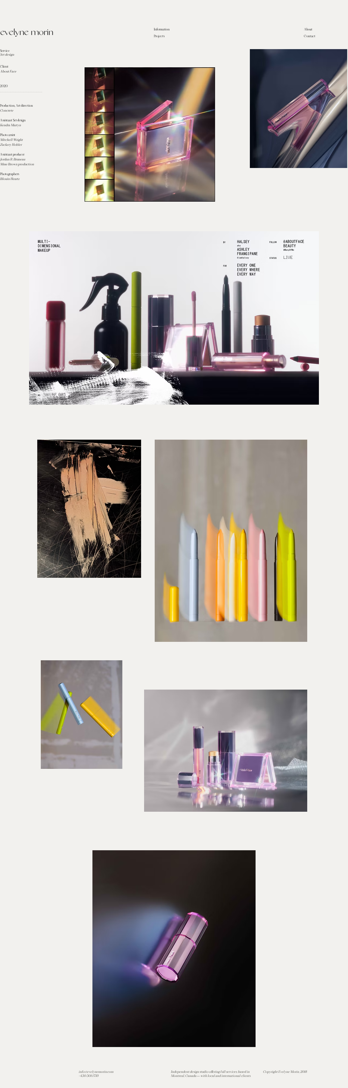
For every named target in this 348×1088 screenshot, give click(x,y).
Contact (309, 36)
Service (5, 50)
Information (162, 29)
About (308, 29)
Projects (159, 36)
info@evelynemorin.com (96, 1071)
